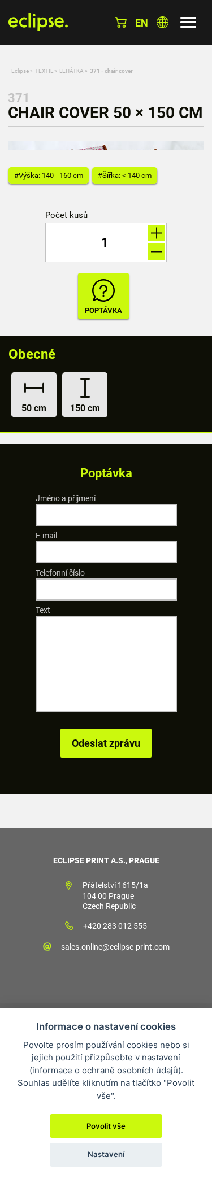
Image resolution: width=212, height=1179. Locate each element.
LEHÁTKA (71, 71)
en (141, 23)
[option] (106, 145)
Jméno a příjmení (66, 498)
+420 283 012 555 (115, 925)
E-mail (46, 536)
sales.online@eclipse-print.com (115, 946)
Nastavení (106, 1154)
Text (43, 610)
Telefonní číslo (60, 573)
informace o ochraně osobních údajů (105, 1070)
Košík (121, 22)
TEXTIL (44, 71)
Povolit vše (106, 1125)
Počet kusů (66, 215)
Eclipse (20, 71)
